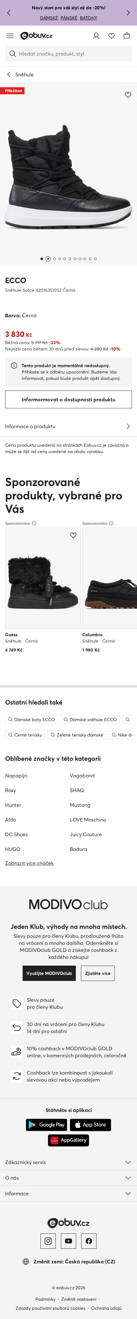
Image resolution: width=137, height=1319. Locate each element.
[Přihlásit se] (96, 35)
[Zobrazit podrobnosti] (128, 426)
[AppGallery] (68, 1140)
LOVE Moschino (88, 819)
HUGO (12, 849)
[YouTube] (68, 1241)
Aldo (10, 819)
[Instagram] (48, 1241)
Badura (78, 849)
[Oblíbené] (111, 35)
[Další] (128, 12)
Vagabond (82, 775)
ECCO (15, 280)
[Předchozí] (9, 12)
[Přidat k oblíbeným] (128, 95)
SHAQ (77, 790)
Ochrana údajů (106, 1308)
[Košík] (126, 35)
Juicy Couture (86, 834)
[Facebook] (89, 1241)
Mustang (80, 805)
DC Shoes (16, 834)
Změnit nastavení (78, 1299)
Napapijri (16, 775)
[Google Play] (46, 1125)
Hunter (13, 805)
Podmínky (45, 1299)
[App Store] (90, 1125)
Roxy (10, 790)
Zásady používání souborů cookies (50, 1308)
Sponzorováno (17, 523)
